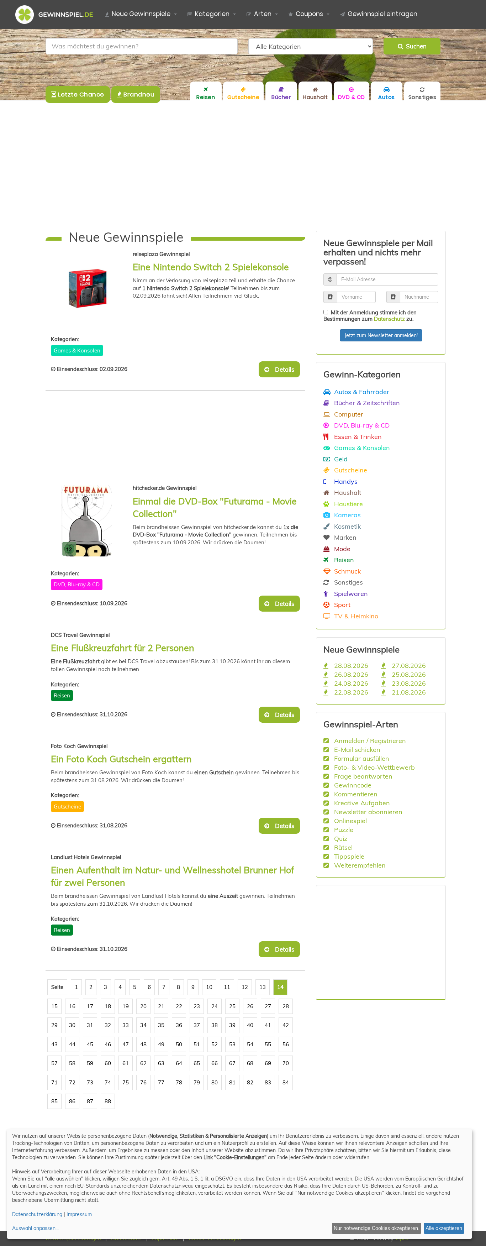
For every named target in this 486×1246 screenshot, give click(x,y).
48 (143, 1044)
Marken (344, 537)
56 (285, 1044)
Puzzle (342, 829)
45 (90, 1044)
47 (125, 1044)
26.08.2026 (350, 674)
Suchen (415, 46)
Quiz (339, 838)
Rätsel (342, 847)
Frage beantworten (362, 776)
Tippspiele (348, 856)
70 (285, 1063)
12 (245, 987)
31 (90, 1025)
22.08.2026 (350, 692)
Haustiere (347, 504)
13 (262, 987)
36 (179, 1025)
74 (108, 1082)
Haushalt (346, 492)
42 (285, 1025)
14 (280, 987)
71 (54, 1082)
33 (125, 1025)
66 (214, 1063)
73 (90, 1082)
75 (125, 1082)
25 (232, 1006)
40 (250, 1025)
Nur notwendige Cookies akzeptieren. (376, 1228)
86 (72, 1101)
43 (54, 1044)
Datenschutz (389, 318)
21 (161, 1006)
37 (197, 1025)
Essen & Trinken (357, 436)
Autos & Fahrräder (360, 392)
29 (54, 1025)
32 (108, 1025)
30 (72, 1025)
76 (143, 1082)
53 (232, 1044)
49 (161, 1044)
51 (197, 1044)
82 (250, 1082)
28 (285, 1006)
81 (232, 1082)
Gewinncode (351, 785)
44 (72, 1044)
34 (143, 1025)
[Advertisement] (243, 165)
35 (161, 1025)
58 (72, 1063)
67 (232, 1063)
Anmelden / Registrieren (369, 740)
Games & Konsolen (77, 350)
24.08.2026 (350, 683)
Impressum (79, 1214)
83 (268, 1082)
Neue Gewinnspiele (141, 14)
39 (232, 1025)
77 (161, 1082)
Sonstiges (347, 582)
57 (54, 1063)
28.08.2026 (350, 665)
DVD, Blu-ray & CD (77, 584)
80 (214, 1082)
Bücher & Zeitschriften (366, 403)
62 (143, 1063)
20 (143, 1006)
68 (250, 1063)
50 (179, 1044)
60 (108, 1063)
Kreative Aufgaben (361, 803)
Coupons (309, 14)
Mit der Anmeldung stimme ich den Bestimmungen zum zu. (370, 315)
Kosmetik (346, 526)
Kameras (346, 515)
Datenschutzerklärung (37, 1214)
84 (285, 1082)
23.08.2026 (408, 683)
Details (282, 369)
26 (250, 1006)
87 (90, 1101)
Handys (345, 481)
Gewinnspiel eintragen (382, 14)
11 (227, 987)
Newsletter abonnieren (367, 812)
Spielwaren (350, 593)
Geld (340, 459)
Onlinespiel (349, 820)
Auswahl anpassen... (35, 1228)
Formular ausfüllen (360, 758)
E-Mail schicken (356, 749)
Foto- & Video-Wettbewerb (373, 767)
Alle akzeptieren (444, 1228)
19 (125, 1006)
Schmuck (346, 571)
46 (108, 1044)
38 (214, 1025)
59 (90, 1063)
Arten (262, 14)
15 (54, 1006)
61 (125, 1063)
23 (197, 1006)
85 (54, 1101)
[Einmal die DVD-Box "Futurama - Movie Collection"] (92, 520)
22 (179, 1006)
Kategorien (212, 14)
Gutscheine (67, 806)
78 (179, 1082)
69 (268, 1063)
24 (214, 1006)
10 (209, 987)
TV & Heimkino (355, 616)
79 (197, 1082)
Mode (341, 549)
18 (108, 1006)
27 (268, 1006)
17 (90, 1006)
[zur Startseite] (57, 14)
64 (179, 1063)
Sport (341, 604)
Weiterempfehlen (359, 865)
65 (197, 1063)
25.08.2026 (408, 674)
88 (108, 1101)
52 (214, 1044)
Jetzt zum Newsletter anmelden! (381, 335)
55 (268, 1044)
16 (72, 1006)
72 (72, 1082)
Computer (347, 414)
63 (161, 1063)
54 (250, 1044)
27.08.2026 (408, 665)
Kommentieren (354, 794)
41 (268, 1025)
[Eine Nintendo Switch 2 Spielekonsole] (92, 287)
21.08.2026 (408, 692)
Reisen (62, 695)
